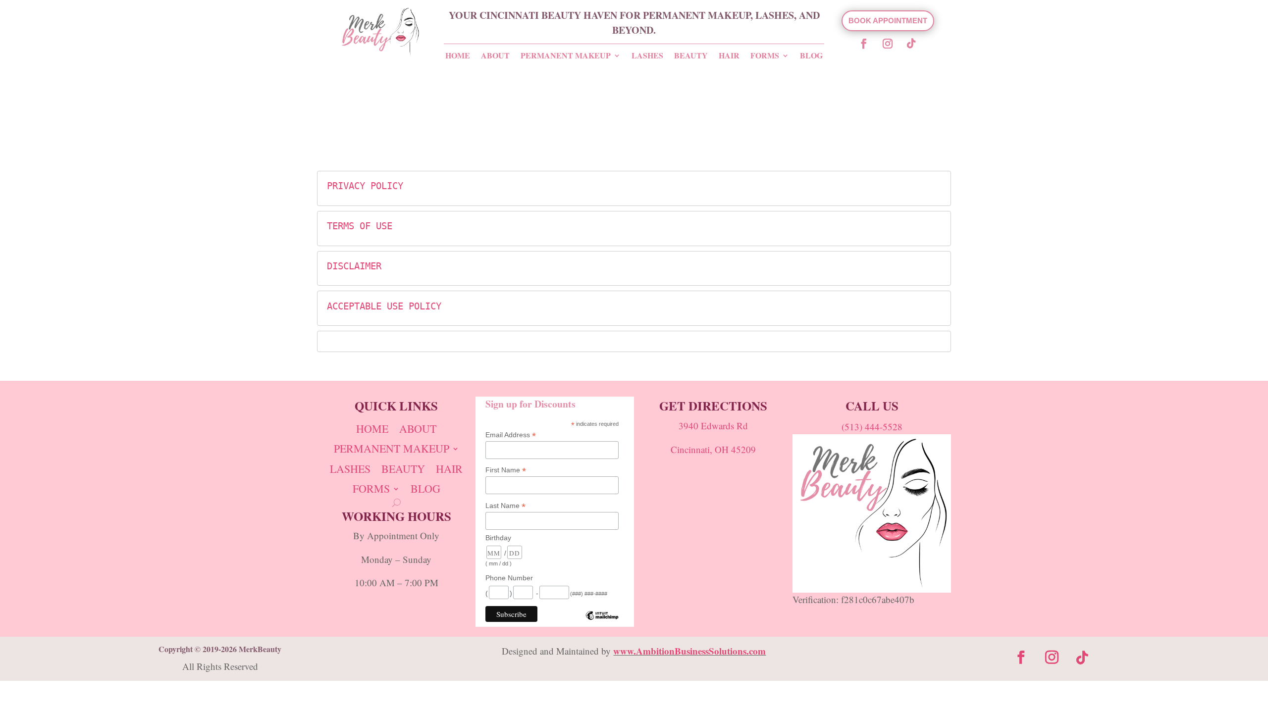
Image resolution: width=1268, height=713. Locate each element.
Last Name (505, 505)
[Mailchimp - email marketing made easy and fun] (602, 623)
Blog (811, 56)
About (495, 56)
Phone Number (509, 578)
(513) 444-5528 (872, 426)
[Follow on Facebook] (864, 43)
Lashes (647, 56)
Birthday (498, 538)
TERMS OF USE (359, 225)
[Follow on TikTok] (911, 43)
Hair (729, 56)
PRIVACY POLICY (365, 185)
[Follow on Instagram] (888, 43)
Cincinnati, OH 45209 (713, 449)
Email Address (510, 435)
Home (457, 56)
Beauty (691, 56)
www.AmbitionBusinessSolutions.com (689, 651)
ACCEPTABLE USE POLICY (384, 306)
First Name (505, 470)
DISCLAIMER (354, 265)
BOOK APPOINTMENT (887, 20)
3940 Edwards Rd (713, 425)
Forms (764, 56)
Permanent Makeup (566, 56)
